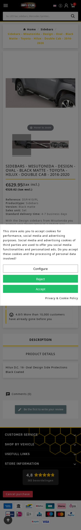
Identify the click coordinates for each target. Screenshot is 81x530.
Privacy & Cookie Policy (61, 298)
